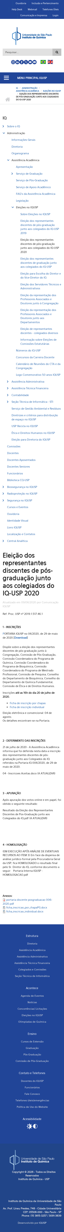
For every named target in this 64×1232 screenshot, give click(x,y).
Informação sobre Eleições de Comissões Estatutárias (38, 341)
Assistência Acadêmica (27, 91)
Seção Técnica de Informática (32, 975)
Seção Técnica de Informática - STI (32, 401)
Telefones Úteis (50, 9)
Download (20, 637)
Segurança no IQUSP (19, 500)
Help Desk (17, 9)
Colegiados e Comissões (32, 969)
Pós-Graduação (32, 1054)
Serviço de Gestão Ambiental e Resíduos (36, 408)
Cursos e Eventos (17, 507)
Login (55, 15)
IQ (17, 88)
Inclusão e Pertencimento (45, 3)
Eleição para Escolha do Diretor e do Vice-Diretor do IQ (40, 275)
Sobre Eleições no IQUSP (35, 214)
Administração (29, 88)
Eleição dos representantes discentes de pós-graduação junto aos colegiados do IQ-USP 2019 (39, 227)
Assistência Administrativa (28, 381)
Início (7, 99)
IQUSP (42, 1222)
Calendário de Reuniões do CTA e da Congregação (38, 366)
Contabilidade (20, 395)
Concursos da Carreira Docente (35, 357)
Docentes (13, 453)
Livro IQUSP (14, 527)
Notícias (32, 1002)
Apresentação (24, 166)
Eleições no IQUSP (52, 91)
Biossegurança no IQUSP (22, 486)
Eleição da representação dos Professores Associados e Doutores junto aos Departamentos (38, 316)
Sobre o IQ (13, 126)
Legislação (22, 200)
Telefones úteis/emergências (32, 1100)
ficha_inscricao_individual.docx (24, 911)
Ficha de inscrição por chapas (28, 703)
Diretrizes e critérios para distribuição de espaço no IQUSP (35, 417)
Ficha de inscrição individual (27, 707)
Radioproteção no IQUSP (22, 493)
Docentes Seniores (18, 466)
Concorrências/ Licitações (32, 1008)
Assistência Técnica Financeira (30, 388)
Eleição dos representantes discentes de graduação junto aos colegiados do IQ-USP (38, 262)
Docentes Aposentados (21, 459)
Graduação (32, 1047)
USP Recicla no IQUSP (25, 426)
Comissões (13, 446)
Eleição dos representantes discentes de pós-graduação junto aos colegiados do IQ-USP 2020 (39, 245)
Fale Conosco (32, 1093)
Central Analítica (17, 540)
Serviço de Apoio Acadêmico (33, 187)
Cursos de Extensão (32, 1041)
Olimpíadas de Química (32, 1021)
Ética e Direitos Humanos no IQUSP (33, 432)
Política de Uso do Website (32, 1106)
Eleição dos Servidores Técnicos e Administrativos (40, 286)
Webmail (32, 9)
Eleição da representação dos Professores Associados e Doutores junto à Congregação (39, 299)
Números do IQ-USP (28, 350)
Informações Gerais (23, 139)
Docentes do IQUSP (32, 1080)
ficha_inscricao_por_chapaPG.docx (26, 907)
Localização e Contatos (21, 534)
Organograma (20, 153)
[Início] (32, 35)
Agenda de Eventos (32, 995)
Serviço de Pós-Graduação (32, 180)
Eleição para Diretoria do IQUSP (31, 439)
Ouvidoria (21, 3)
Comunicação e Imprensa (33, 15)
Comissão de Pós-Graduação (32, 1060)
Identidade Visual (17, 520)
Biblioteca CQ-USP (18, 480)
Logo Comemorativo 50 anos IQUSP (38, 374)
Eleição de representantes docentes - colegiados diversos (39, 331)
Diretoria (17, 146)
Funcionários (15, 473)
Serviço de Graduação (29, 173)
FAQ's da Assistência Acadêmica (35, 193)
